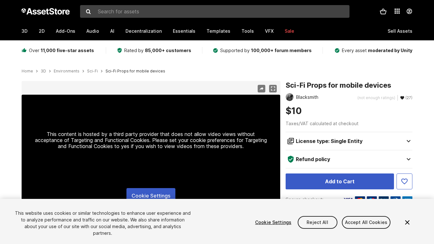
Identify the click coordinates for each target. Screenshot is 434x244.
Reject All (317, 222)
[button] (383, 11)
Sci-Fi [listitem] (92, 71)
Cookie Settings (151, 196)
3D (25, 31)
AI (112, 31)
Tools (247, 31)
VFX (269, 31)
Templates (218, 31)
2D (42, 31)
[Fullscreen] (273, 88)
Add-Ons (65, 31)
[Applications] (397, 11)
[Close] (407, 222)
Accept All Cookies (366, 222)
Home (27, 71)
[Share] (261, 88)
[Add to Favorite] (404, 181)
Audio (92, 31)
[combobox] (214, 11)
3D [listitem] (43, 71)
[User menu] (409, 11)
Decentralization (143, 31)
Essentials (184, 31)
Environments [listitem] (66, 71)
